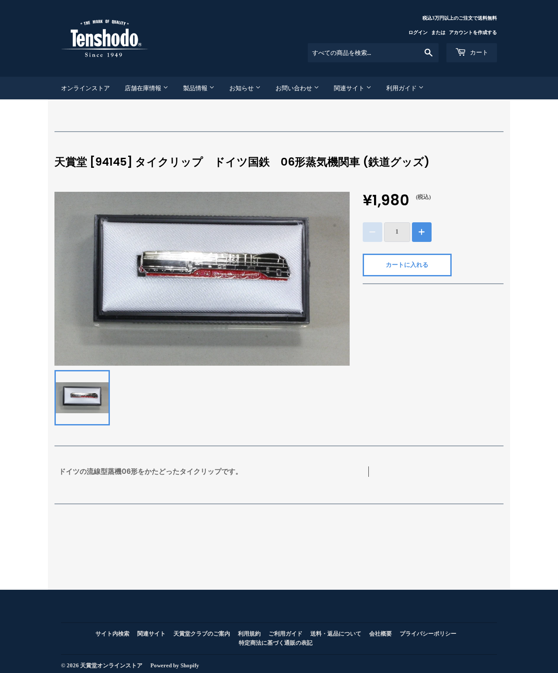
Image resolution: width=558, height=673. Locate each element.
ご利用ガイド (286, 633)
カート (478, 52)
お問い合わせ (295, 88)
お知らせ (242, 88)
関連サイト (350, 88)
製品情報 (196, 88)
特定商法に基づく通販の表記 (276, 642)
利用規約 (249, 633)
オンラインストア (85, 88)
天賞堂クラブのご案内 (202, 633)
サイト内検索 (112, 633)
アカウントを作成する (473, 32)
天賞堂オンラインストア (111, 665)
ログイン (418, 32)
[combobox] (373, 52)
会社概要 (380, 633)
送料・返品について (335, 633)
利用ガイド (402, 88)
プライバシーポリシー (428, 633)
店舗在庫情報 (144, 88)
